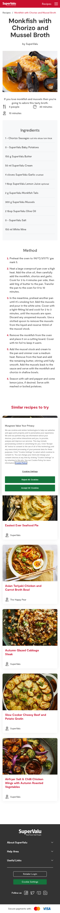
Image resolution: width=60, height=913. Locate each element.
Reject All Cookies (30, 480)
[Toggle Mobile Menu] (56, 4)
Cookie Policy (21, 463)
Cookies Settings (30, 471)
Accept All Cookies (30, 488)
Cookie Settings (30, 881)
